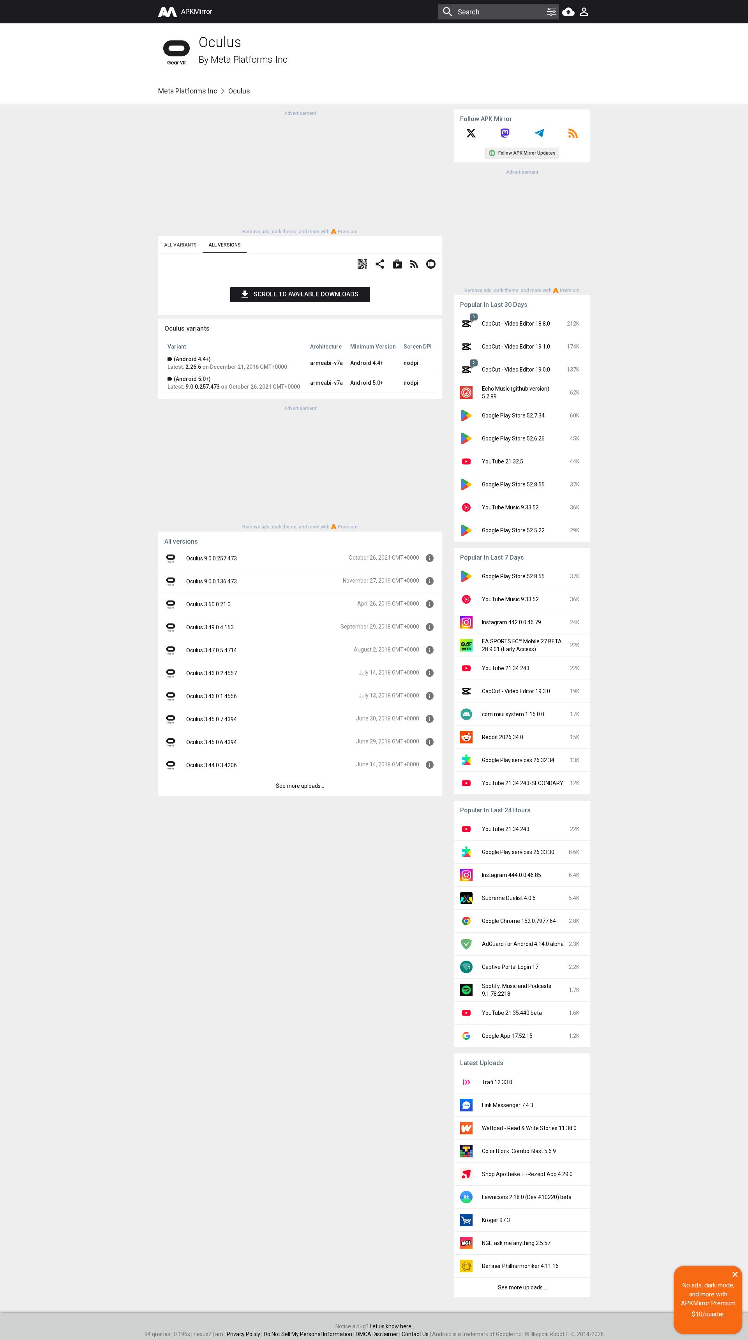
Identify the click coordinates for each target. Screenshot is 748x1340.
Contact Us (415, 1334)
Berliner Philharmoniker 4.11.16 (520, 1266)
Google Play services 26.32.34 (518, 760)
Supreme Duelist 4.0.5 (509, 898)
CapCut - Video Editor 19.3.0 (516, 691)
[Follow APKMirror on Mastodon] (505, 136)
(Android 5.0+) (192, 379)
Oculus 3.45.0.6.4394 (211, 742)
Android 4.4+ (366, 363)
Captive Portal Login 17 (510, 967)
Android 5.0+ (366, 383)
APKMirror (196, 11)
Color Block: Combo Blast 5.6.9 (519, 1151)
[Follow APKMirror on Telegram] (539, 136)
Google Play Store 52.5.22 (513, 530)
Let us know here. (391, 1326)
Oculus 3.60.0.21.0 (208, 604)
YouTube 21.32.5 (502, 461)
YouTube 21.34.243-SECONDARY (522, 783)
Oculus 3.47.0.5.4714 (211, 650)
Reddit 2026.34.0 (502, 737)
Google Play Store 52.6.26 (513, 438)
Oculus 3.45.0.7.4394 (211, 719)
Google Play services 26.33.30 (518, 852)
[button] (362, 265)
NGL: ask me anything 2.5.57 (516, 1243)
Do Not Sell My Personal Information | (310, 1334)
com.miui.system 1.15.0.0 (513, 714)
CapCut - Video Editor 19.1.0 (516, 346)
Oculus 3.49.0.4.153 (210, 627)
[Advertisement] (300, 171)
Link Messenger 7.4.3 (507, 1105)
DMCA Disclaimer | (379, 1334)
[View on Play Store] (397, 265)
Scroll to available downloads (306, 294)
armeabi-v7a (326, 363)
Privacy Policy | (245, 1334)
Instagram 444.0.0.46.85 (511, 875)
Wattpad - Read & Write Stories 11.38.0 (529, 1128)
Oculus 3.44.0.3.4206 (211, 765)
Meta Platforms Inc (249, 59)
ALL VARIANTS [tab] (180, 245)
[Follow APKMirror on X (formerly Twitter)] (471, 136)
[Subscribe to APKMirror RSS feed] (573, 136)
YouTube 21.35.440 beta (512, 1013)
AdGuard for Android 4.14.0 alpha (523, 944)
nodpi (411, 363)
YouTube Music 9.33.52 (510, 507)
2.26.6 (193, 367)
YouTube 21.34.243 (505, 668)
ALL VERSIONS (224, 245)
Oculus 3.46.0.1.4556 (211, 696)
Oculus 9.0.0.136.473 (211, 581)
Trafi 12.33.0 (497, 1082)
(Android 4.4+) (192, 359)
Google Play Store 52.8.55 (513, 484)
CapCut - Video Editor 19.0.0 (516, 369)
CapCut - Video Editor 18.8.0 (516, 323)
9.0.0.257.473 (202, 387)
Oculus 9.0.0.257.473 (211, 558)
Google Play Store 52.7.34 (513, 415)
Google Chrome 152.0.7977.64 (519, 921)
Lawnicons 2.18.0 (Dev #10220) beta (527, 1197)
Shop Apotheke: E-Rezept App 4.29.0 (527, 1174)
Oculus (239, 91)
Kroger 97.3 (496, 1220)
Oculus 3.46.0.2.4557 (211, 673)
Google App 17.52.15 (507, 1036)
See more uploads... (300, 786)
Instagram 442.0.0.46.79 (511, 622)
